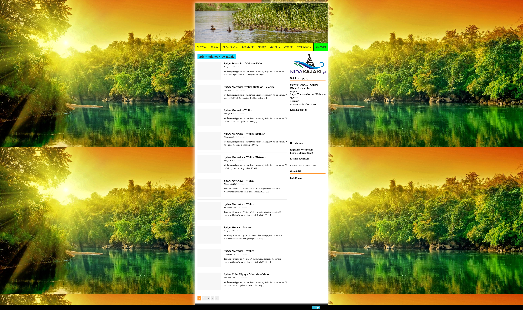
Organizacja (230, 47)
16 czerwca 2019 (230, 67)
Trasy (214, 47)
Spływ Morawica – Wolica (239, 181)
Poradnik (248, 47)
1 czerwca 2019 (229, 90)
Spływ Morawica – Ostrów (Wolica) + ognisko (304, 86)
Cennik (288, 47)
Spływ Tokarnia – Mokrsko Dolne (243, 63)
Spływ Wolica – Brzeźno (238, 227)
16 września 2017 (230, 184)
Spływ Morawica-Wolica (238, 110)
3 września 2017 (230, 207)
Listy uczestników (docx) (301, 152)
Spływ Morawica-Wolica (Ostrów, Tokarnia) (250, 87)
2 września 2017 (230, 231)
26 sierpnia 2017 (230, 277)
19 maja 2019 (229, 137)
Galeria (275, 47)
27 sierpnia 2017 (230, 254)
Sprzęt (262, 47)
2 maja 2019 (228, 160)
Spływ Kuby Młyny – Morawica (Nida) (246, 274)
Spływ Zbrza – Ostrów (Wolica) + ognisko (308, 95)
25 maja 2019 (229, 113)
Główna (202, 47)
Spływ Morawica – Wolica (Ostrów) (245, 134)
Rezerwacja (304, 47)
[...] (265, 74)
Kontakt (321, 47)
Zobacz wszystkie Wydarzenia (303, 103)
